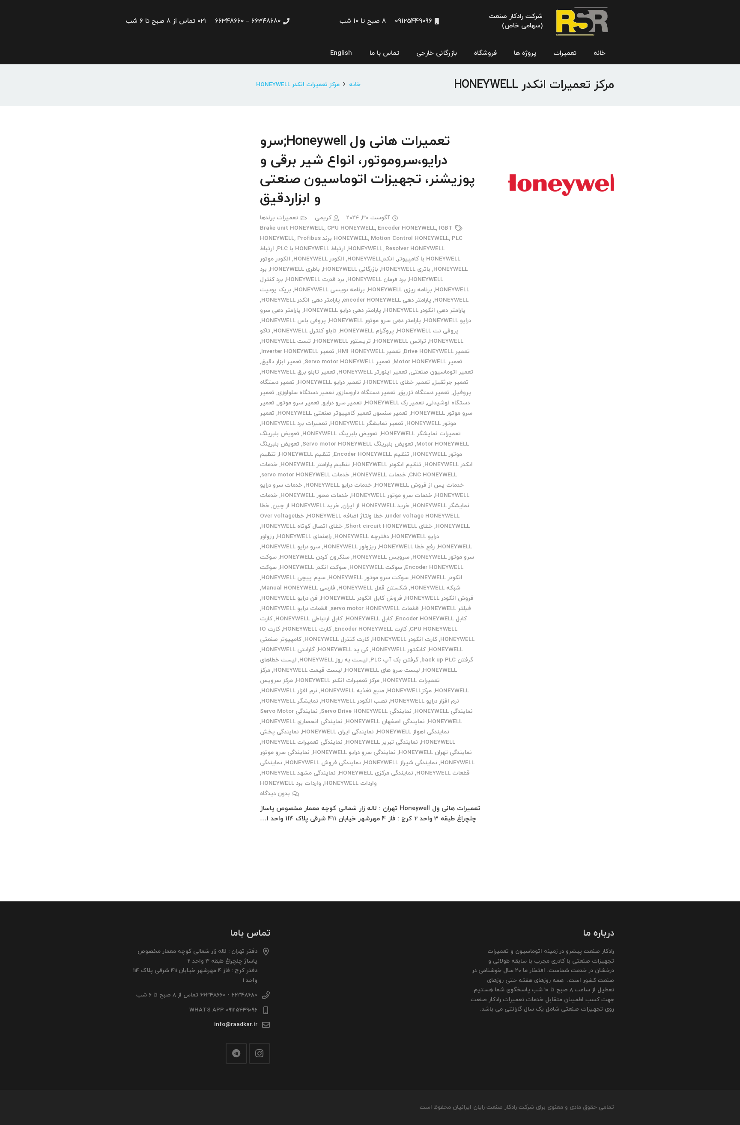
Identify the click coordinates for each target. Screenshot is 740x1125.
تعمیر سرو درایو (342, 403)
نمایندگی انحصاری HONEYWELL (302, 722)
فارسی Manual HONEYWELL (298, 588)
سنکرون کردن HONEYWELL (314, 557)
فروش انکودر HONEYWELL (439, 598)
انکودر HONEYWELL (318, 259)
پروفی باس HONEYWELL (293, 321)
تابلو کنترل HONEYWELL (305, 331)
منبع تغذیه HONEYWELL (352, 691)
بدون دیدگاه (275, 794)
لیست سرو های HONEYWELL (382, 670)
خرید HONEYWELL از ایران (375, 506)
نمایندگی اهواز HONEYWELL (413, 732)
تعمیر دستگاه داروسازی (366, 393)
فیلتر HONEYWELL (446, 608)
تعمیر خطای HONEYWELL (397, 382)
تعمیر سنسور (391, 413)
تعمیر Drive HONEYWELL (437, 351)
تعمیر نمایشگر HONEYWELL (366, 423)
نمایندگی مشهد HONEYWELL (298, 773)
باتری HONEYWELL (405, 269)
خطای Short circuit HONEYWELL (389, 526)
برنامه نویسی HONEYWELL (329, 290)
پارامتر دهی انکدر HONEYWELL (300, 300)
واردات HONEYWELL (350, 783)
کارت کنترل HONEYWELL (336, 639)
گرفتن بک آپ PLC (394, 660)
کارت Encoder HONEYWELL (370, 629)
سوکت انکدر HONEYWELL (313, 567)
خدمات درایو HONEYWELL (338, 485)
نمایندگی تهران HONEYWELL (435, 752)
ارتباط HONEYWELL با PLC (311, 249)
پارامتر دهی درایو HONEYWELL (342, 310)
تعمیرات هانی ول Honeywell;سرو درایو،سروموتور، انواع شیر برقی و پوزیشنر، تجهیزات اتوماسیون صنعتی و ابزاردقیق (367, 170)
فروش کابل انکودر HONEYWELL (361, 598)
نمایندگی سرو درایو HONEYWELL (354, 752)
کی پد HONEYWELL (343, 650)
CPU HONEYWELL (351, 228)
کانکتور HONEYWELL (398, 650)
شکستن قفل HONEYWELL (372, 588)
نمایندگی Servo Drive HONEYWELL (366, 711)
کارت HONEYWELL (307, 629)
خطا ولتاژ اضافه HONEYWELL (345, 516)
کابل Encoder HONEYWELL (431, 619)
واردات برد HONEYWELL (290, 783)
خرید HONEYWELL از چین (305, 506)
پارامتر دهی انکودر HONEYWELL (424, 310)
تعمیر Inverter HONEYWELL (297, 351)
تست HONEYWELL (286, 341)
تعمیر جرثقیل (450, 382)
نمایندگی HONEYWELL (444, 711)
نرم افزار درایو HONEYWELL (424, 701)
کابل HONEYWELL (369, 619)
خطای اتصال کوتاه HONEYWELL (302, 526)
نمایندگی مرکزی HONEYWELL (376, 773)
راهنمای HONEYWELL (304, 537)
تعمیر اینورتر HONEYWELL (372, 372)
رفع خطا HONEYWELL (407, 547)
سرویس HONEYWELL (380, 557)
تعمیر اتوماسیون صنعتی (441, 372)
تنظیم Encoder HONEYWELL (371, 454)
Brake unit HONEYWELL (292, 228)
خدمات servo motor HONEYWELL (305, 475)
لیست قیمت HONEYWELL (307, 670)
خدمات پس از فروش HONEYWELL (419, 485)
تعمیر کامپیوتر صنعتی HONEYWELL (324, 413)
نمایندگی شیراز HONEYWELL (400, 763)
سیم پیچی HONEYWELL (293, 578)
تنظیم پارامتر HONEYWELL (315, 465)
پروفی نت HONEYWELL (428, 331)
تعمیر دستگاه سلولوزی (306, 393)
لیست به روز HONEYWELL (333, 660)
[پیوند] (583, 22)
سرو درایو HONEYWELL (290, 547)
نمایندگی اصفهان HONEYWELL (385, 722)
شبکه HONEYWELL (435, 588)
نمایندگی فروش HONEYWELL (323, 763)
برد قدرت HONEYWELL (315, 279)
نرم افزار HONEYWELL (289, 691)
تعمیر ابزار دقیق (281, 362)
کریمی (323, 218)
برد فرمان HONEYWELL (376, 279)
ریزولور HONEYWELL (349, 547)
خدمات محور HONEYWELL (314, 495)
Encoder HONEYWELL (407, 228)
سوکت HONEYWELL (375, 567)
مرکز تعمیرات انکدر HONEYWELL (337, 680)
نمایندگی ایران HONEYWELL (338, 732)
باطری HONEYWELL (295, 269)
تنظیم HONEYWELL (305, 454)
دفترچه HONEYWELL (361, 537)
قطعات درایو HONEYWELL (294, 608)
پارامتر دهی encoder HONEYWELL (387, 300)
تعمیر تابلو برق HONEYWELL (298, 372)
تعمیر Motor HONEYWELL (428, 362)
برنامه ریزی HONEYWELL (400, 290)
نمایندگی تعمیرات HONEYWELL (302, 742)
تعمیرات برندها (279, 218)
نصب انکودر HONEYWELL (354, 701)
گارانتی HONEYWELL (288, 650)
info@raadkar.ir (235, 1024)
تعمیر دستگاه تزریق (424, 393)
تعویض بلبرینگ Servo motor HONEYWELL (357, 444)
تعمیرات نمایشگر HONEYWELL (421, 434)
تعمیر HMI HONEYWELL (369, 351)
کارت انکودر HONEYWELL (404, 639)
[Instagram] (259, 1053)
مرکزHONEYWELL (409, 691)
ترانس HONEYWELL (400, 341)
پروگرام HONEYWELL (367, 331)
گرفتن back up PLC (447, 660)
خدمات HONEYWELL (379, 475)
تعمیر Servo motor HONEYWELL (347, 362)
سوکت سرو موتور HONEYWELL (368, 578)
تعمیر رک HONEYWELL (394, 403)
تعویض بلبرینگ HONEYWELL (340, 434)
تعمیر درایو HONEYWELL (329, 382)
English (341, 53)
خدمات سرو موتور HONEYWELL (391, 495)
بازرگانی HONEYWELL (350, 269)
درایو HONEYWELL (415, 537)
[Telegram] (236, 1053)
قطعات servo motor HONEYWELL (375, 608)
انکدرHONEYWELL (370, 259)
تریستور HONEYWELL (342, 341)
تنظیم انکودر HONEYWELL (387, 465)
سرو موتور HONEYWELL (443, 557)
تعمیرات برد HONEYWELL (294, 423)
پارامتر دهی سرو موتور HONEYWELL (375, 321)
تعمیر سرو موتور (298, 403)
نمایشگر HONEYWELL (289, 701)
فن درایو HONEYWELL (289, 598)
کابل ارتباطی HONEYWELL (309, 619)
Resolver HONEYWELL (415, 249)
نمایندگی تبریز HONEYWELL (382, 742)
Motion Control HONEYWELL (410, 238)
